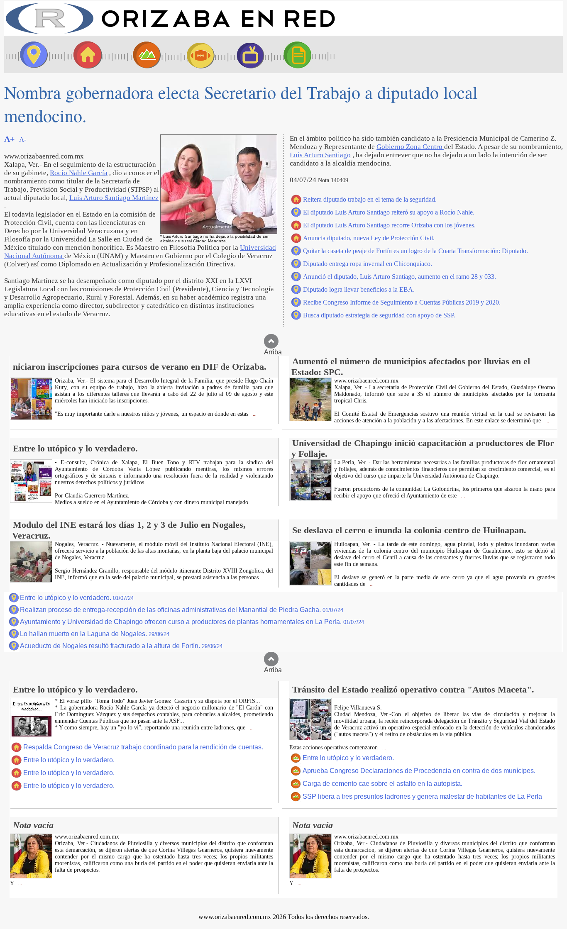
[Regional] (139, 54)
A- (23, 140)
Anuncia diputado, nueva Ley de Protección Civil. (369, 237)
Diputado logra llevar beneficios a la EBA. (359, 289)
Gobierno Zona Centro (410, 147)
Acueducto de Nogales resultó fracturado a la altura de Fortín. (121, 645)
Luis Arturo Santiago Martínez (114, 198)
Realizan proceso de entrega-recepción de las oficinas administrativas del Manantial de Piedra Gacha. (181, 609)
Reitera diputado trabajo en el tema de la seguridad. (370, 199)
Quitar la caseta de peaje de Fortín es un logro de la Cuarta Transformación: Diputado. (415, 250)
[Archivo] (305, 54)
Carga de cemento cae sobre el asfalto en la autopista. (382, 783)
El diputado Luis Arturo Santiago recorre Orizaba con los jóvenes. (389, 225)
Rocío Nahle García (79, 173)
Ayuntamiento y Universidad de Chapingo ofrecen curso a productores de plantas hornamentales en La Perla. (192, 621)
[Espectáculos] (247, 54)
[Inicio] (170, 33)
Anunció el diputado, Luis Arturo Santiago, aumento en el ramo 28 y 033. (399, 276)
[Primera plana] (31, 54)
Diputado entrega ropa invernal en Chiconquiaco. (367, 263)
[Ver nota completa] (31, 417)
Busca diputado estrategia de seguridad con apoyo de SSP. (379, 315)
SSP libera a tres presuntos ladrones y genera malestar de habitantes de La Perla (422, 796)
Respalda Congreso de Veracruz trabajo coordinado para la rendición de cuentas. (143, 747)
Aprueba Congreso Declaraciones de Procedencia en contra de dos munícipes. (419, 770)
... (254, 414)
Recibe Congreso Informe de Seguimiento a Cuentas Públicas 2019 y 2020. (402, 302)
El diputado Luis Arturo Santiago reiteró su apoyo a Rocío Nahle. (388, 212)
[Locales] (85, 54)
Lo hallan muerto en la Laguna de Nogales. (94, 633)
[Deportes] (193, 54)
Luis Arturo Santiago (320, 155)
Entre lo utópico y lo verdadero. (77, 597)
